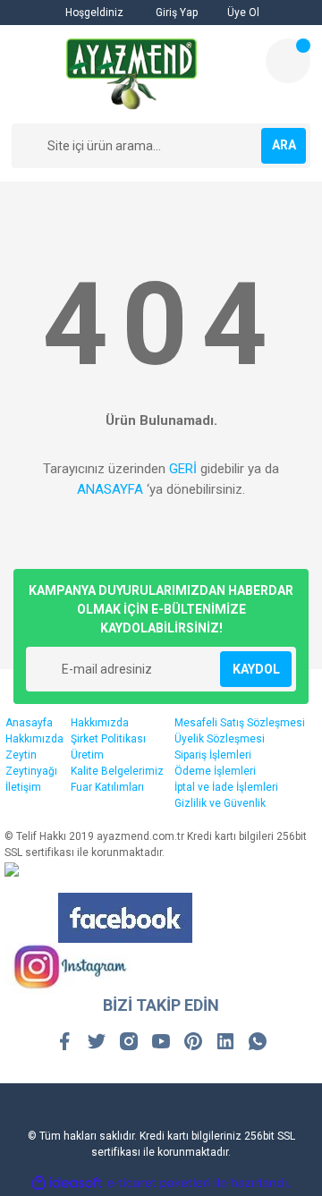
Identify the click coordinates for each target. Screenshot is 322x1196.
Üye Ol (242, 12)
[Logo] (131, 74)
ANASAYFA (110, 489)
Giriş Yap (175, 12)
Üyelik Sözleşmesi (219, 739)
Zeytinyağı (31, 771)
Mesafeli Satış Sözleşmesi (239, 723)
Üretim (87, 755)
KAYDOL (256, 669)
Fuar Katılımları (107, 787)
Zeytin (21, 755)
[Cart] (288, 60)
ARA (284, 145)
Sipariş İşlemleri (212, 755)
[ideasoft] (67, 1183)
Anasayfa (29, 723)
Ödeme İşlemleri (215, 771)
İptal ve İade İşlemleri (226, 787)
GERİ (183, 469)
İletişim (23, 787)
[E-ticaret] (158, 1183)
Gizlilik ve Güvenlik (220, 803)
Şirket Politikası (108, 739)
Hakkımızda (34, 739)
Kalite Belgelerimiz (117, 771)
